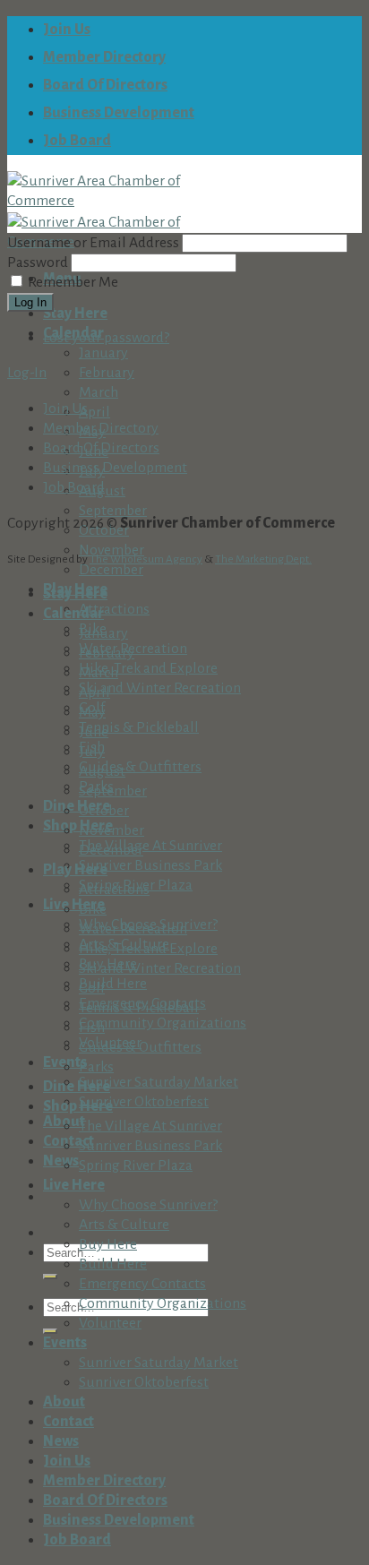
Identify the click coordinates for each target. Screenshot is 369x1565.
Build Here (113, 984)
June (93, 732)
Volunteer (110, 1323)
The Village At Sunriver (150, 846)
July (92, 752)
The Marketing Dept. (263, 559)
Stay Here (75, 313)
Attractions (114, 609)
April (94, 412)
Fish (92, 1027)
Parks (96, 1067)
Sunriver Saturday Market (158, 1082)
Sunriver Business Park (150, 865)
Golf (92, 988)
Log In (30, 302)
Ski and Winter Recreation (160, 688)
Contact (68, 1422)
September (113, 511)
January (103, 353)
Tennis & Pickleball (139, 727)
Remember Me (73, 282)
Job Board (77, 141)
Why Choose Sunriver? (148, 1205)
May (92, 712)
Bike (93, 909)
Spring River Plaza (136, 1165)
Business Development (118, 113)
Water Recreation (133, 929)
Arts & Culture (124, 1225)
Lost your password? (106, 338)
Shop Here (78, 826)
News (61, 1161)
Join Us (66, 29)
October (104, 530)
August (102, 771)
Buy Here (108, 1244)
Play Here (75, 870)
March (98, 392)
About (64, 1402)
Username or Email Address (93, 243)
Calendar (73, 614)
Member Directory (104, 57)
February (106, 373)
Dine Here (76, 806)
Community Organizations (162, 1023)
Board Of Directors (105, 85)
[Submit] (50, 1276)
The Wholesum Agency (146, 559)
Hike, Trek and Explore (148, 668)
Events (65, 1343)
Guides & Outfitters (140, 767)
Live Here (74, 905)
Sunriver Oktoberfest (144, 1102)
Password (37, 262)
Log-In (27, 373)
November (111, 830)
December (111, 570)
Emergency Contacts (142, 1284)
